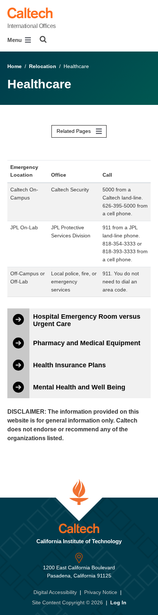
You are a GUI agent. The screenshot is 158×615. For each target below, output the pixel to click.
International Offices (31, 26)
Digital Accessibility (55, 592)
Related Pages (74, 131)
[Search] (43, 39)
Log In (118, 602)
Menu (15, 40)
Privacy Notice (100, 592)
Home (14, 66)
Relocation (42, 66)
